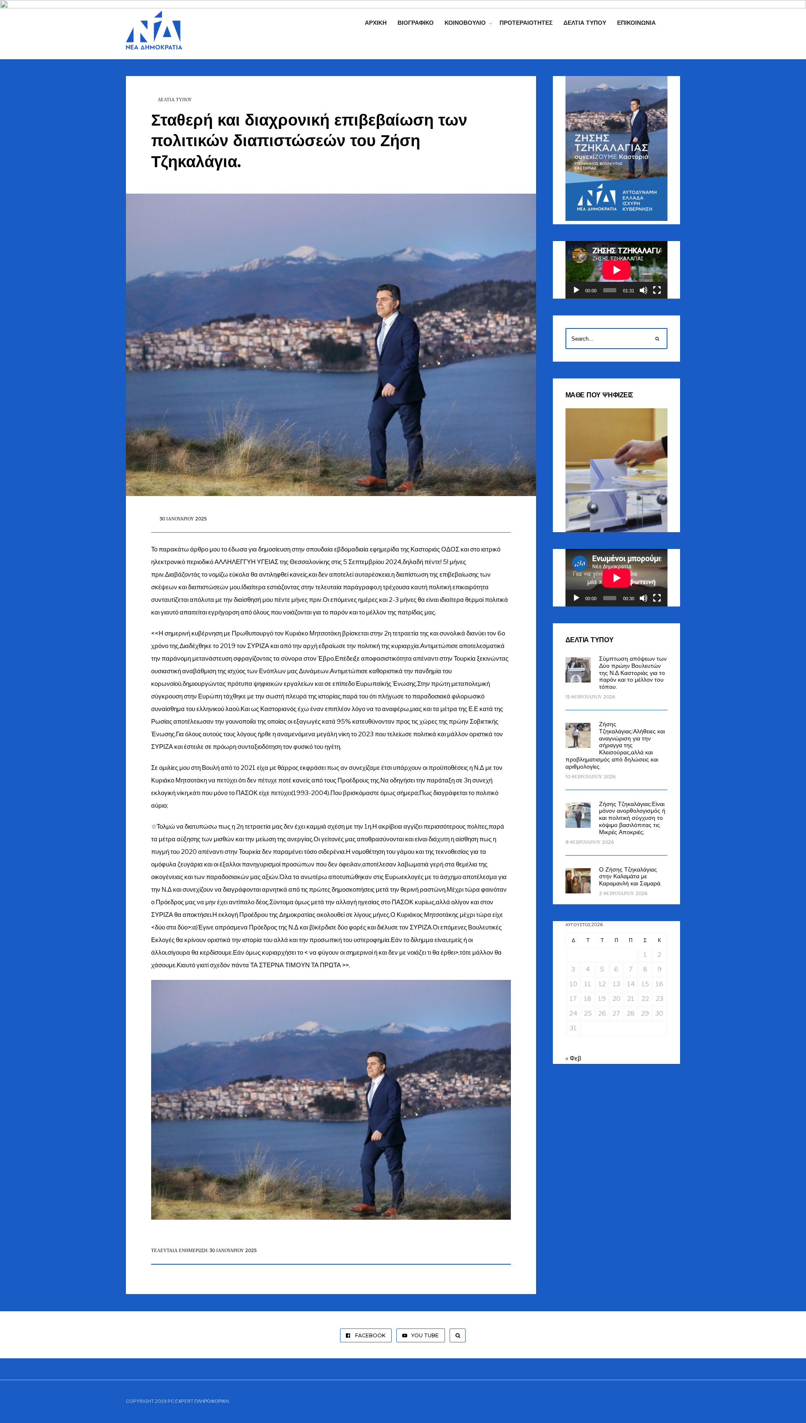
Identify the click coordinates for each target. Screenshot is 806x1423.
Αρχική (376, 22)
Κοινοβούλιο (465, 22)
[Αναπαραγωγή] (576, 290)
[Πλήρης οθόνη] (657, 290)
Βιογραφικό (416, 22)
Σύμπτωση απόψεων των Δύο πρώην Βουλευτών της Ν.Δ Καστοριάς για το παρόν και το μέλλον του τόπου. (633, 672)
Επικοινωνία (636, 22)
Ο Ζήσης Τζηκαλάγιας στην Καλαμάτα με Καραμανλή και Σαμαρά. (630, 876)
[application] (616, 270)
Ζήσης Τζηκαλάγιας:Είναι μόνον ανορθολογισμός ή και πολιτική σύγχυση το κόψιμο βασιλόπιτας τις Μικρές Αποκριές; (632, 818)
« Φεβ (573, 1058)
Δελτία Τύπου (584, 22)
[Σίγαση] (643, 290)
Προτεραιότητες (526, 22)
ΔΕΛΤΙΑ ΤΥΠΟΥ (175, 99)
